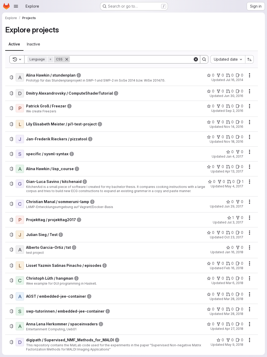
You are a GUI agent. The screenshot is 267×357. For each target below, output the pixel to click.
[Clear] (196, 59)
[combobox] (227, 59)
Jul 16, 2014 (234, 80)
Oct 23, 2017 (233, 237)
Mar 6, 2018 (234, 283)
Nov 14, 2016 (233, 127)
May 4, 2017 (234, 186)
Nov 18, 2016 (233, 141)
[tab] (14, 44)
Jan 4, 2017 (234, 156)
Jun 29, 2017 (233, 206)
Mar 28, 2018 (233, 299)
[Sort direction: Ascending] (249, 59)
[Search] (204, 59)
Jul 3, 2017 (235, 222)
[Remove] (67, 59)
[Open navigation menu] (16, 6)
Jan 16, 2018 (234, 252)
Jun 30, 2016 (233, 96)
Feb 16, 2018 (233, 268)
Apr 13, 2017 (234, 171)
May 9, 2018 (234, 345)
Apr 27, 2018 (234, 329)
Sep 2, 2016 (234, 111)
